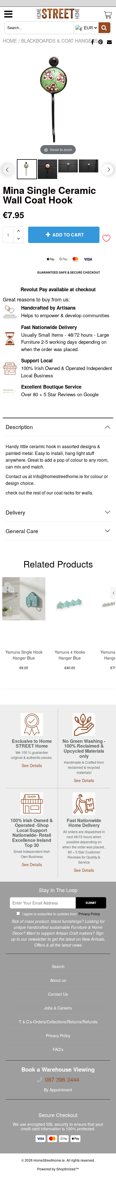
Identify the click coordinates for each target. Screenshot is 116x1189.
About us (58, 980)
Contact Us (58, 994)
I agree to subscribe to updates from (60, 913)
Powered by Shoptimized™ (58, 1168)
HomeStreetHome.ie (49, 1160)
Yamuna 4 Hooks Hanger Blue (70, 655)
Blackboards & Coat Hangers (59, 40)
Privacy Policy (89, 913)
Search (58, 966)
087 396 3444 (62, 1079)
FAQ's (58, 1049)
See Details (32, 765)
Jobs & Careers (58, 1008)
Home (10, 40)
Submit (91, 903)
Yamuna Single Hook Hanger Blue (24, 655)
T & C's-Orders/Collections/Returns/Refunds (58, 1021)
